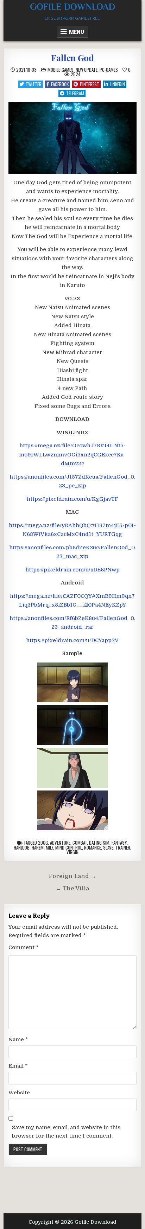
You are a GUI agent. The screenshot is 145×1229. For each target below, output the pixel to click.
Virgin (72, 852)
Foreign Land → (72, 876)
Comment (23, 947)
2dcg (43, 842)
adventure (60, 842)
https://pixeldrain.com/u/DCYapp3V (72, 640)
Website (19, 1092)
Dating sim (99, 842)
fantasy (119, 842)
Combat (79, 842)
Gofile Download (72, 7)
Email (18, 1066)
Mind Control (68, 847)
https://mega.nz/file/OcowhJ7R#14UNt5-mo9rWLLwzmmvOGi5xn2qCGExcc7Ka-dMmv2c (72, 454)
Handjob (22, 847)
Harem (38, 847)
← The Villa (72, 888)
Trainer (122, 847)
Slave (108, 847)
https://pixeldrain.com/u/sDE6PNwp (72, 570)
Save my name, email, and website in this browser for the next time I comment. (66, 1131)
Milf (49, 847)
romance (92, 847)
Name (18, 1039)
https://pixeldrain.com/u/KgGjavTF (72, 499)
